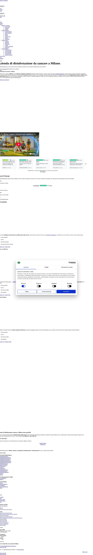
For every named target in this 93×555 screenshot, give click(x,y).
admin (4, 69)
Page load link (3, 553)
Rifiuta (27, 291)
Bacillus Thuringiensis (51, 235)
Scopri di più (7, 246)
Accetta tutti (66, 291)
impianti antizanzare (59, 73)
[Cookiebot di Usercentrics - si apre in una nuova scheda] (70, 263)
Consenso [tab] (26, 267)
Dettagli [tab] (46, 267)
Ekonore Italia (21, 549)
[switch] (39, 286)
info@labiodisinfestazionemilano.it (8, 546)
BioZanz (15, 281)
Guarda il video (8, 341)
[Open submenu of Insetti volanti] (8, 40)
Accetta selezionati (46, 291)
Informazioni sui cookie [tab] (67, 267)
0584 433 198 (3, 547)
